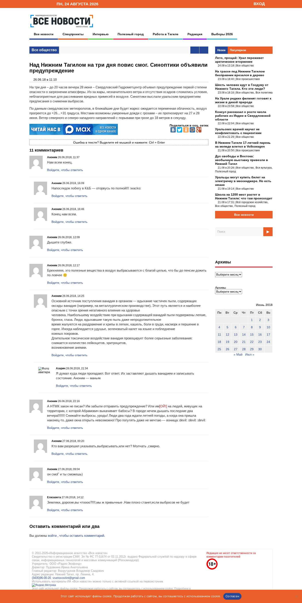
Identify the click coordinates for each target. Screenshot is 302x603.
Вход (259, 4)
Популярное (238, 50)
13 (235, 334)
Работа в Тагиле (165, 34)
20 (235, 342)
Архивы (220, 287)
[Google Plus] (198, 129)
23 (260, 342)
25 (219, 349)
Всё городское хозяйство (252, 202)
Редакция (194, 34)
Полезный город (131, 34)
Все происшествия (248, 79)
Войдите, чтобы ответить (65, 170)
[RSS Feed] (39, 3)
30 (260, 349)
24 (268, 342)
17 (268, 334)
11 (219, 334)
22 (252, 342)
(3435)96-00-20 (41, 578)
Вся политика (264, 92)
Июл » (249, 354)
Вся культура (264, 167)
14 (244, 334)
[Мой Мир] (192, 129)
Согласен (232, 596)
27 (235, 349)
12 (227, 334)
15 (252, 334)
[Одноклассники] (186, 129)
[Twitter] (179, 129)
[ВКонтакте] (173, 129)
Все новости (44, 34)
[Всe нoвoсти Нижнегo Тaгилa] (61, 28)
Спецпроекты (73, 34)
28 (244, 349)
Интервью (101, 34)
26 (227, 349)
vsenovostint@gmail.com (69, 578)
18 (219, 342)
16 (260, 334)
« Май (238, 354)
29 (252, 349)
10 (268, 327)
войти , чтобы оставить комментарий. (76, 535)
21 (244, 342)
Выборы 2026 (222, 34)
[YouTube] (46, 3)
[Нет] (296, 596)
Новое (221, 50)
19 (227, 342)
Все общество (44, 50)
